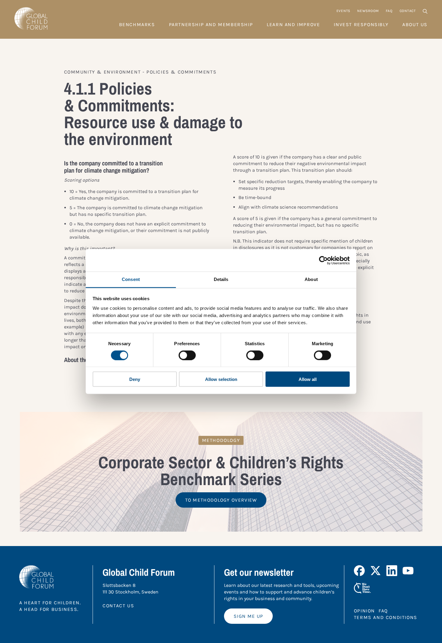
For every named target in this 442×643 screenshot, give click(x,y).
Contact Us (118, 605)
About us (415, 24)
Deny (134, 379)
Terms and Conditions (385, 617)
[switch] (187, 355)
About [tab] (311, 279)
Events (343, 11)
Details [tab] (221, 279)
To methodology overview (221, 500)
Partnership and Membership (211, 24)
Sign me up (248, 616)
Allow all (308, 379)
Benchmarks (137, 24)
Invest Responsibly (361, 24)
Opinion (364, 611)
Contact (408, 11)
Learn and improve (293, 24)
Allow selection (221, 379)
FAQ (389, 11)
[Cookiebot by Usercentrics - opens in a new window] (323, 260)
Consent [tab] (131, 279)
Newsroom (368, 11)
